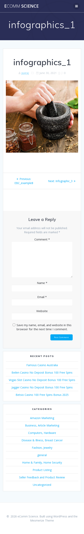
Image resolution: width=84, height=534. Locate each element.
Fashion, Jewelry (42, 447)
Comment (42, 239)
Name (42, 283)
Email (42, 297)
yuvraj (25, 73)
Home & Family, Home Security (42, 462)
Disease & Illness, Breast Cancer (42, 440)
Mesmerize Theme (42, 520)
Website (42, 311)
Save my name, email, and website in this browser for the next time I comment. (44, 327)
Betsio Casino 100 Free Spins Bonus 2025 (42, 395)
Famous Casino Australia (42, 365)
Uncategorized (42, 485)
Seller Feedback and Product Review (42, 477)
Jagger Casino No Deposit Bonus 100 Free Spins (42, 387)
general (42, 455)
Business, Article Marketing (42, 425)
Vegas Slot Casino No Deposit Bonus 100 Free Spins (42, 380)
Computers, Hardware (42, 433)
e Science (21, 6)
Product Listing (42, 470)
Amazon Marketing (42, 418)
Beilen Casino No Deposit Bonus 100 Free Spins (42, 372)
